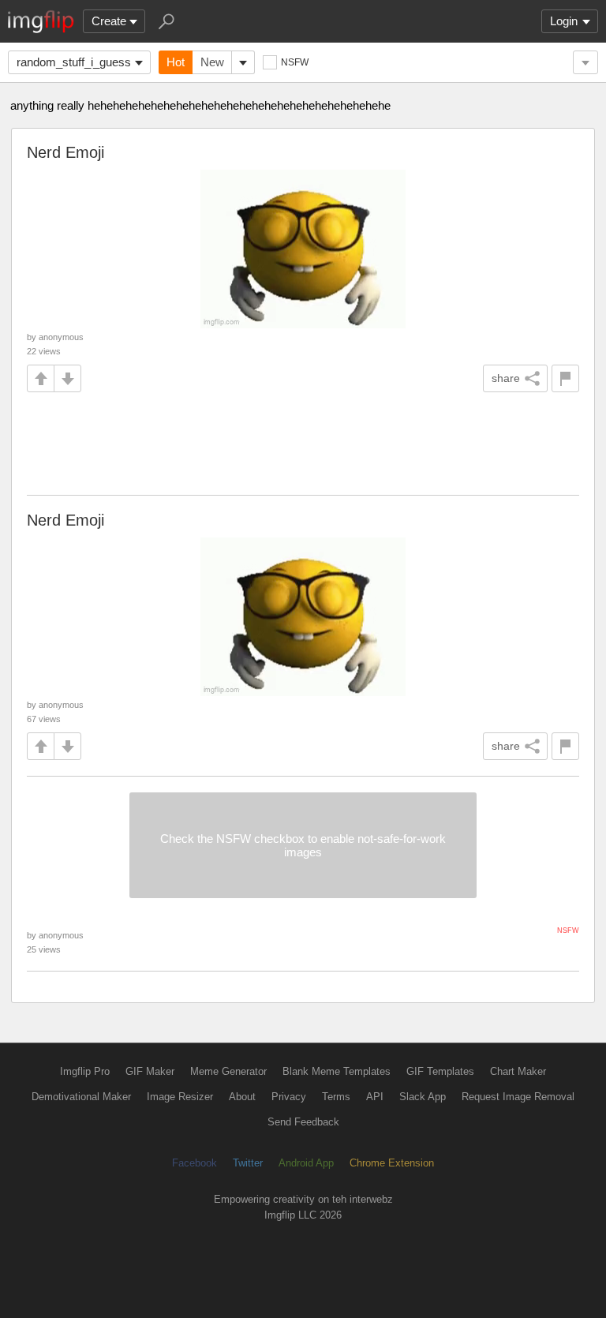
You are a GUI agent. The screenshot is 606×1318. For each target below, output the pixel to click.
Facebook (194, 1163)
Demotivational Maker (81, 1097)
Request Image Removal (518, 1097)
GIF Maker (149, 1071)
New (212, 62)
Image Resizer (180, 1097)
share (506, 378)
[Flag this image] (565, 378)
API (374, 1097)
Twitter (248, 1163)
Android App (306, 1163)
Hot (175, 62)
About (242, 1097)
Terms (336, 1097)
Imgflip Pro (85, 1071)
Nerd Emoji (65, 152)
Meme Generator (228, 1071)
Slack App (422, 1097)
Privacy (288, 1097)
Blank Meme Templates (336, 1071)
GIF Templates (440, 1071)
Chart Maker (518, 1071)
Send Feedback (303, 1122)
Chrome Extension (392, 1163)
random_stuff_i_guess (74, 62)
